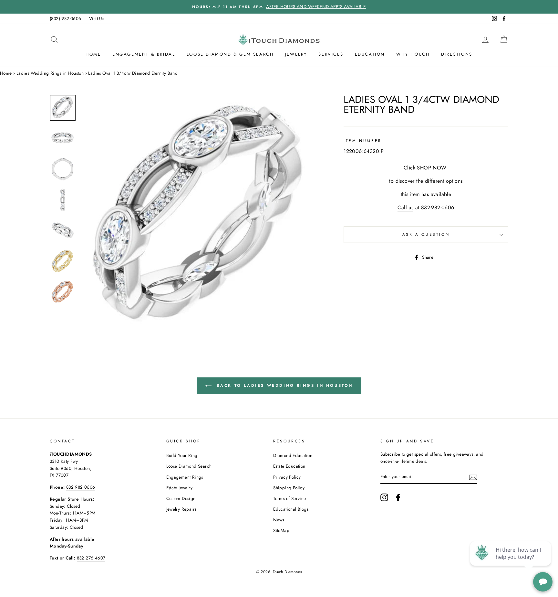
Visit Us (96, 18)
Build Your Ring (182, 455)
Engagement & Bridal (143, 54)
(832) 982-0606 (65, 18)
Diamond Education (292, 455)
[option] (279, 6)
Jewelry (296, 54)
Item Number (363, 141)
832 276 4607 (91, 558)
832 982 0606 (80, 487)
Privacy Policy (287, 477)
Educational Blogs (290, 509)
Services (330, 54)
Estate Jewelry (179, 487)
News (278, 519)
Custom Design (181, 498)
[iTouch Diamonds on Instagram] (384, 497)
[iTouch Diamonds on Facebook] (398, 497)
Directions (456, 54)
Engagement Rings (184, 477)
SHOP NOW (431, 167)
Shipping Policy (289, 487)
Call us (405, 207)
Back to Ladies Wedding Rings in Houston (283, 385)
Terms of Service (289, 498)
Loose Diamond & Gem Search (230, 54)
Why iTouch (412, 54)
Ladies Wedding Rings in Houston (50, 73)
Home (93, 54)
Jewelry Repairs (181, 509)
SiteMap (281, 530)
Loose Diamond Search (189, 466)
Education (370, 54)
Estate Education (289, 466)
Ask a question (426, 234)
